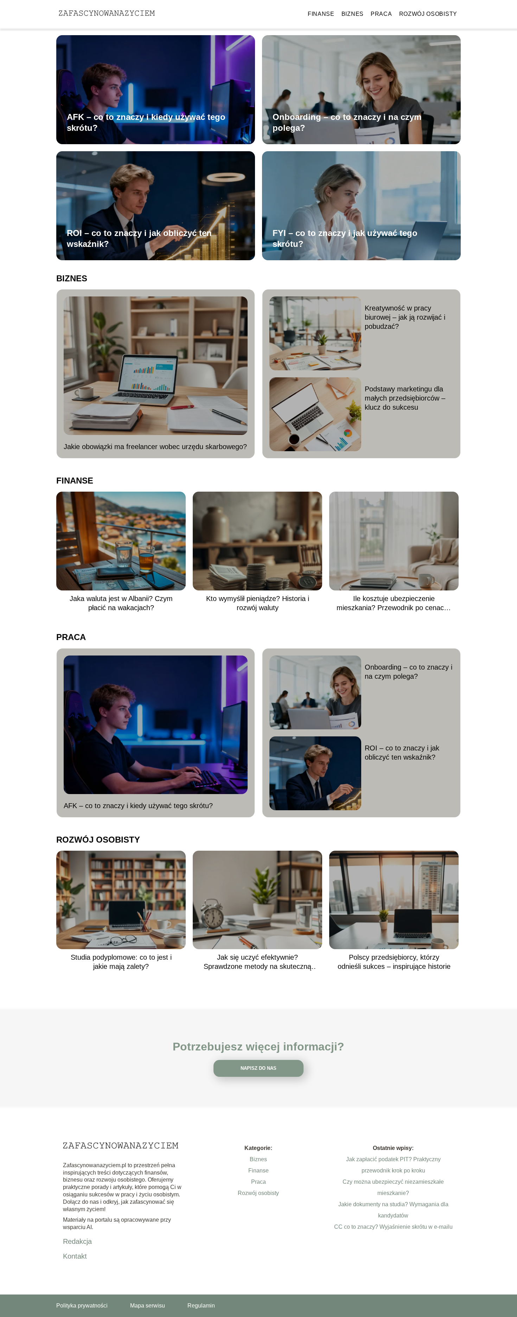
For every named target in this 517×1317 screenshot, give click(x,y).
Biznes (353, 14)
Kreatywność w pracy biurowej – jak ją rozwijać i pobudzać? (405, 317)
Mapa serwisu (147, 1306)
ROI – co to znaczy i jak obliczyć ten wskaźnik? (139, 238)
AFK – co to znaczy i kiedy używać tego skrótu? (146, 122)
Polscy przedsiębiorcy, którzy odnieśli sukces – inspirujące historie (394, 961)
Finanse (321, 14)
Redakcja (77, 1241)
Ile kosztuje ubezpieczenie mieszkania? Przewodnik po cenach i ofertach (394, 603)
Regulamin (201, 1306)
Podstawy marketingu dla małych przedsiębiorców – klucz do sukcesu (405, 398)
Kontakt (75, 1256)
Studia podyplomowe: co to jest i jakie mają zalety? (121, 961)
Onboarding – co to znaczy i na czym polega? (347, 122)
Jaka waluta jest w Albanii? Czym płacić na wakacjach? (121, 603)
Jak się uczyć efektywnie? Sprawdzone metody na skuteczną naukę (257, 962)
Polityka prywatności (82, 1306)
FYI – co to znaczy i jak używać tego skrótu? (345, 238)
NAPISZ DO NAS (258, 1068)
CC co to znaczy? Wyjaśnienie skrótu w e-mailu (393, 1227)
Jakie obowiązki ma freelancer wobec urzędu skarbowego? (155, 446)
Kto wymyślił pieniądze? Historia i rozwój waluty (257, 603)
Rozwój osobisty (428, 14)
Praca (381, 14)
